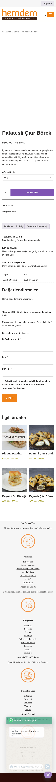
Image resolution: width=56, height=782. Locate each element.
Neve (4, 776)
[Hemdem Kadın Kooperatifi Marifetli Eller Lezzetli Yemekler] (19, 14)
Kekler (28, 632)
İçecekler (28, 653)
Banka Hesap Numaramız (28, 568)
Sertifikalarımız (28, 565)
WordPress (13, 776)
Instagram (28, 696)
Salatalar (28, 646)
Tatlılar (28, 649)
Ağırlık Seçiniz (9, 172)
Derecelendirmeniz (11, 333)
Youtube (28, 706)
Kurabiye (28, 636)
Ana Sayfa (6, 32)
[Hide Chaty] (48, 774)
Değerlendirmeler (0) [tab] (37, 226)
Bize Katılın (28, 582)
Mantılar (28, 625)
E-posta (6, 369)
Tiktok (28, 709)
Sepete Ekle (32, 192)
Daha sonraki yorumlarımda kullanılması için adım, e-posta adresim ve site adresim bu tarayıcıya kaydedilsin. (26, 384)
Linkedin (28, 703)
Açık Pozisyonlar (28, 575)
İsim (5, 357)
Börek (16, 32)
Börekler (28, 629)
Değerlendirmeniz (11, 339)
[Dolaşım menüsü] (50, 14)
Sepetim (48, 3)
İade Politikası (28, 572)
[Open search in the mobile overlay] (44, 14)
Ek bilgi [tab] (20, 226)
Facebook (28, 699)
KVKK (28, 579)
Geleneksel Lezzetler (28, 639)
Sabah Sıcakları (28, 642)
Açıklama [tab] (8, 226)
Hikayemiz (28, 562)
